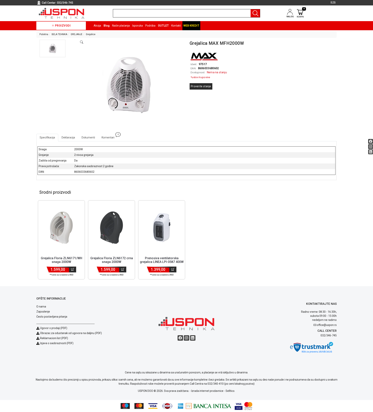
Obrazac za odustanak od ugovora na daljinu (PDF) (71, 333)
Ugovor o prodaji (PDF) (53, 328)
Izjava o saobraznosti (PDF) (56, 343)
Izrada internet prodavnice (207, 390)
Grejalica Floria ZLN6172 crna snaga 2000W (111, 260)
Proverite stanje (201, 86)
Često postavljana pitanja (51, 316)
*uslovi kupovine (200, 77)
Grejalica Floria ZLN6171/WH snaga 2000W (61, 260)
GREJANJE (76, 34)
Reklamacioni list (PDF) (53, 338)
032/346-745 (65, 2)
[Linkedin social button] (370, 151)
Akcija (97, 25)
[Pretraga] (255, 13)
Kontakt (176, 25)
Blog (107, 25)
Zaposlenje (43, 311)
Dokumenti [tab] (88, 137)
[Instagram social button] (370, 146)
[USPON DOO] (61, 13)
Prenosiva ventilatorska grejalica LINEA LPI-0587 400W (162, 260)
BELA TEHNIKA (59, 34)
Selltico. (230, 390)
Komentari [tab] (110, 136)
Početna (43, 34)
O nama (41, 306)
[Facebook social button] (370, 141)
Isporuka (137, 25)
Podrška (150, 25)
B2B (333, 2)
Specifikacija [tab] (47, 137)
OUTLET (163, 25)
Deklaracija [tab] (68, 137)
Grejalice (90, 34)
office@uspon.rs (327, 324)
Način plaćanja (121, 25)
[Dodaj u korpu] (72, 269)
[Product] (61, 227)
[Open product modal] (81, 42)
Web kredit (191, 25)
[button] (53, 48)
